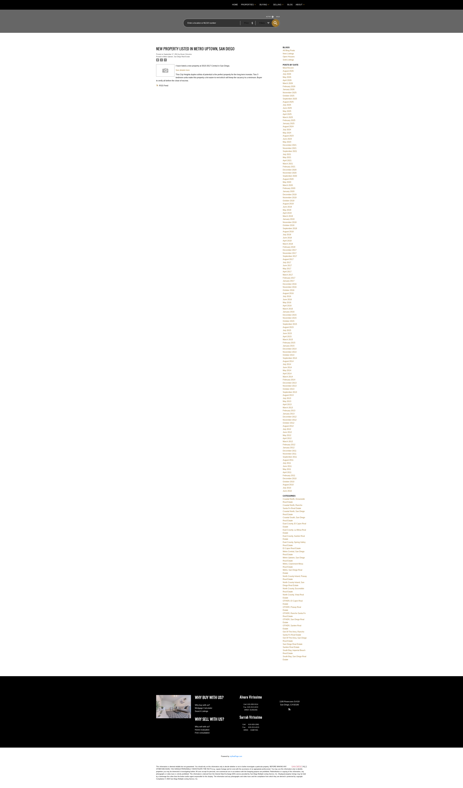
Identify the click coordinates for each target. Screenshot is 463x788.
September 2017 (290, 256)
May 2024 (287, 133)
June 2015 (287, 333)
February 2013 (289, 411)
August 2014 (288, 361)
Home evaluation (202, 730)
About (299, 5)
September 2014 (290, 358)
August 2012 (288, 426)
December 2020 (289, 170)
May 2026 (287, 77)
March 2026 (288, 83)
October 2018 (288, 225)
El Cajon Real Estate (292, 548)
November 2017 (289, 253)
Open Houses (289, 57)
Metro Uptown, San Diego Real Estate (176, 57)
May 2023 (287, 142)
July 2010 (287, 488)
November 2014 (289, 352)
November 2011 (289, 454)
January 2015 (288, 346)
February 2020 (289, 188)
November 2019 (289, 198)
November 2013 (289, 386)
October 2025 (288, 96)
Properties (247, 5)
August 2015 (288, 327)
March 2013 (288, 408)
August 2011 (288, 460)
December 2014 (289, 349)
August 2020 (288, 179)
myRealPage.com (236, 756)
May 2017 (287, 269)
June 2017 (287, 265)
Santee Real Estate (291, 647)
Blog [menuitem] (290, 5)
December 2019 (289, 195)
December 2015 (289, 315)
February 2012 (289, 445)
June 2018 (287, 238)
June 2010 (287, 491)
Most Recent (288, 68)
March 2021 (288, 164)
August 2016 (288, 293)
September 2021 (290, 151)
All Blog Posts (289, 50)
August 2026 (288, 71)
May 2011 (287, 469)
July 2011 (287, 463)
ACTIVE (268, 16)
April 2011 (287, 472)
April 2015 (287, 336)
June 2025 (287, 108)
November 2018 (289, 222)
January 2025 (288, 123)
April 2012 (287, 438)
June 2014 (287, 367)
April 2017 (287, 272)
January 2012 (288, 448)
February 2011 (289, 475)
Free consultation (202, 733)
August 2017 (288, 259)
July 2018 (287, 235)
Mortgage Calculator (203, 708)
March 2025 (288, 117)
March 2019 (288, 216)
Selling (277, 5)
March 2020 (288, 185)
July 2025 (287, 105)
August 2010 (288, 485)
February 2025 (289, 120)
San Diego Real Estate (292, 644)
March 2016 (288, 309)
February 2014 (289, 380)
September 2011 (290, 457)
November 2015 (289, 318)
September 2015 (290, 324)
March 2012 (288, 441)
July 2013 (287, 398)
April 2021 (287, 160)
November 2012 (289, 420)
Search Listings (201, 711)
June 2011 (287, 466)
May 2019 (287, 210)
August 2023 (288, 136)
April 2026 (287, 80)
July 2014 (287, 364)
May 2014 (287, 370)
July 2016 (287, 296)
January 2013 (288, 414)
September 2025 (290, 99)
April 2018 (287, 241)
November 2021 (289, 148)
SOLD (278, 16)
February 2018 (289, 247)
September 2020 (290, 176)
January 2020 (288, 191)
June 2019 (287, 207)
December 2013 (289, 383)
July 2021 (287, 154)
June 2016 (287, 299)
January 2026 (288, 89)
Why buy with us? (202, 705)
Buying (263, 5)
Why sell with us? (202, 727)
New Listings (288, 54)
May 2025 (287, 111)
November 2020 (289, 173)
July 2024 (287, 130)
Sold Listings (288, 60)
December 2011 (289, 451)
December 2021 (289, 145)
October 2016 (288, 290)
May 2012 (287, 435)
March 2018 (288, 244)
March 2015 (288, 340)
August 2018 (288, 232)
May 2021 (287, 157)
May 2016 (287, 302)
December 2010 (289, 478)
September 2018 (290, 228)
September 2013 (290, 392)
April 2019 (287, 213)
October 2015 (288, 321)
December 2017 (289, 250)
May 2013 (287, 401)
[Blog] (289, 709)
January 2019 (288, 219)
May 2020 (287, 182)
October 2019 (288, 201)
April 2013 (287, 404)
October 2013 (288, 389)
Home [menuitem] (235, 5)
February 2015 (289, 343)
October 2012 (288, 423)
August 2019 (288, 204)
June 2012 (287, 432)
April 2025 (287, 114)
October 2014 (288, 355)
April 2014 (287, 374)
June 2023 (287, 139)
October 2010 (288, 482)
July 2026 (287, 74)
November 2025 (289, 93)
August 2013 (288, 395)
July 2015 (287, 330)
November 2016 (289, 287)
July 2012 (287, 429)
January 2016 (288, 312)
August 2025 (288, 102)
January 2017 (288, 281)
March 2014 (288, 377)
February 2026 (289, 86)
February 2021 (289, 167)
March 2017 (288, 275)
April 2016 (287, 306)
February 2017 (289, 278)
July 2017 (287, 262)
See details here (183, 70)
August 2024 (288, 126)
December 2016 (289, 284)
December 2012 (289, 417)
